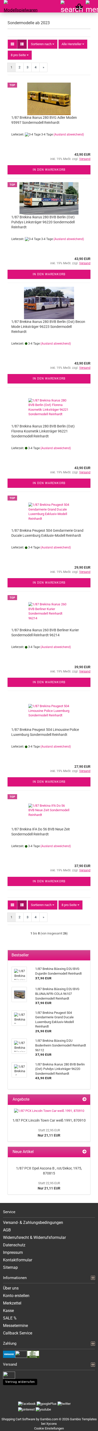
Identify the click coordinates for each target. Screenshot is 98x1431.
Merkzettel (12, 1303)
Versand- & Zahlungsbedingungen (33, 1222)
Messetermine (15, 1325)
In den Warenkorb (49, 169)
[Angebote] (84, 1099)
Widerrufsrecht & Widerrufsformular (34, 1237)
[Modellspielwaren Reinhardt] (19, 6)
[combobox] (43, 44)
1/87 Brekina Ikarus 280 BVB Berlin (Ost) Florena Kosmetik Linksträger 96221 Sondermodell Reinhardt (43, 431)
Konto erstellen (16, 1295)
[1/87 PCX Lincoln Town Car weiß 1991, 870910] (49, 1111)
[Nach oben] (88, 1423)
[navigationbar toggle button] (91, 6)
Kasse (8, 1310)
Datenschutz (14, 1245)
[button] (12, 44)
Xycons (51, 1424)
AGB (7, 1230)
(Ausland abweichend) (69, 134)
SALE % (10, 1318)
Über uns (11, 1288)
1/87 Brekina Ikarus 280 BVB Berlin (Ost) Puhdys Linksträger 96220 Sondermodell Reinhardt (43, 222)
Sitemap (10, 1267)
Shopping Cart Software (18, 1419)
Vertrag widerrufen (20, 1382)
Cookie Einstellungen (49, 1428)
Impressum (13, 1252)
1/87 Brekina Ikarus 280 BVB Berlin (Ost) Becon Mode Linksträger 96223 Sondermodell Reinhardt (48, 327)
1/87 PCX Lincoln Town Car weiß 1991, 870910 (49, 1120)
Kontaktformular (17, 1260)
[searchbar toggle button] (66, 6)
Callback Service (17, 1333)
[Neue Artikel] (84, 1152)
